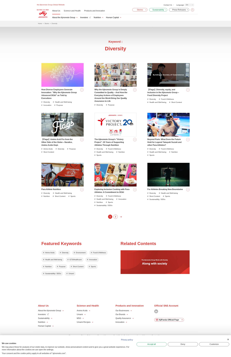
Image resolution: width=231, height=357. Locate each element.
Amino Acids (50, 253)
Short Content (78, 266)
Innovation (93, 260)
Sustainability (44, 318)
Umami (71, 273)
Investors (84, 17)
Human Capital (112, 17)
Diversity (65, 253)
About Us (56, 11)
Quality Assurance (123, 318)
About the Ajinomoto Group (63, 17)
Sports (93, 266)
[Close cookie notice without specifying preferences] (228, 339)
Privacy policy (127, 340)
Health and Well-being (53, 260)
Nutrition (97, 17)
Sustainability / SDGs (53, 273)
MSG (79, 318)
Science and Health (72, 11)
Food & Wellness (99, 253)
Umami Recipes (83, 322)
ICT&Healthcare (76, 260)
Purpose (62, 266)
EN (187, 5)
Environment (81, 253)
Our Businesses (122, 311)
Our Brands (120, 314)
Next (121, 217)
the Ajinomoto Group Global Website (51, 5)
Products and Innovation (94, 11)
